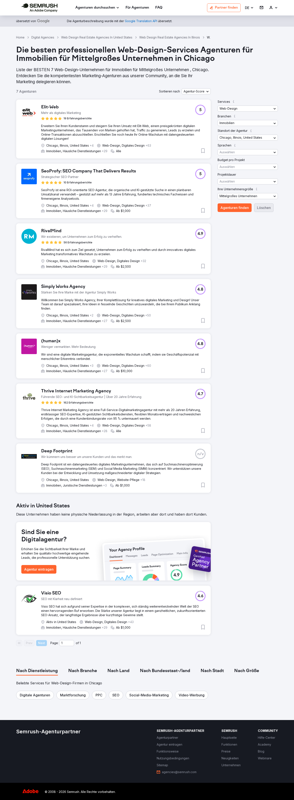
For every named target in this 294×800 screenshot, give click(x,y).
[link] (137, 8)
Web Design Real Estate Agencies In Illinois (169, 37)
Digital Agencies (42, 37)
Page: (54, 643)
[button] (249, 8)
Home (20, 37)
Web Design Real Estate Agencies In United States (96, 37)
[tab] (37, 671)
